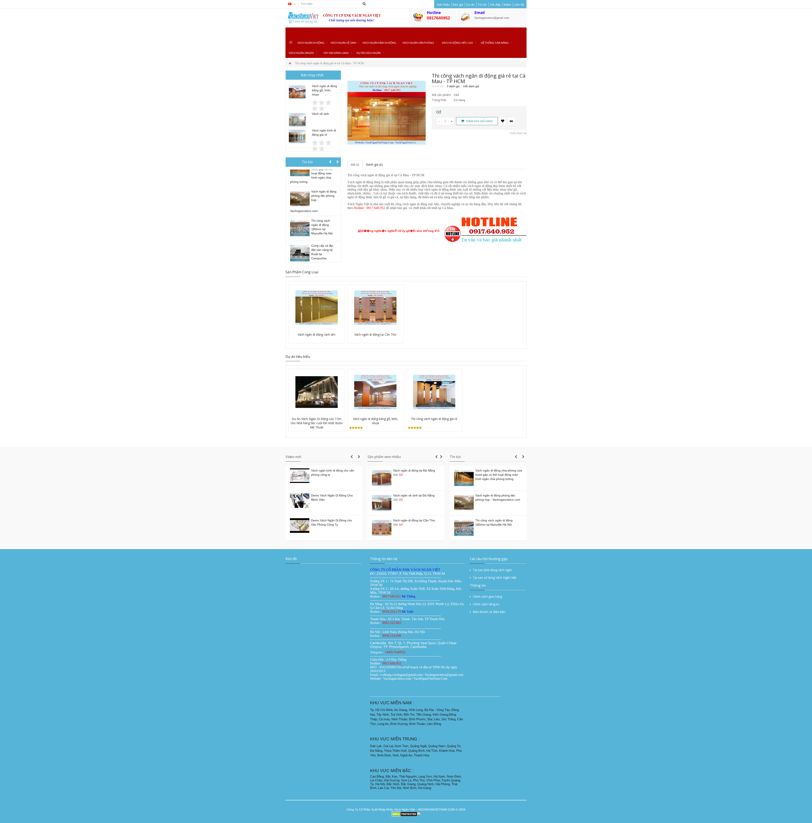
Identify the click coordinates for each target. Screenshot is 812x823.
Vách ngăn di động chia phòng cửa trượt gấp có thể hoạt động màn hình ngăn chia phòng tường (498, 475)
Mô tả (355, 165)
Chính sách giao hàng (487, 597)
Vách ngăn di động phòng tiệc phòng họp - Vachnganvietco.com (313, 201)
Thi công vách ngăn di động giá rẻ (434, 419)
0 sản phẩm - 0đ (524, 32)
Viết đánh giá (471, 86)
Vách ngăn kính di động (379, 43)
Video (507, 5)
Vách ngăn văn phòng (418, 43)
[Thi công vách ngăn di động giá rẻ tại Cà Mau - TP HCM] (386, 112)
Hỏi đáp (495, 5)
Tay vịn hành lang (336, 53)
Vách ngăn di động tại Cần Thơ (375, 334)
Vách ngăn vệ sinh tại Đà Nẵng (414, 495)
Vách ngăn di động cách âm (316, 334)
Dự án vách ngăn (369, 53)
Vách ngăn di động (310, 43)
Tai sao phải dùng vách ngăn (492, 570)
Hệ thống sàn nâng (495, 43)
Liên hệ (519, 5)
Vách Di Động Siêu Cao (457, 43)
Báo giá (458, 5)
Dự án (470, 5)
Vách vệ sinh (320, 113)
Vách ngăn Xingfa (301, 53)
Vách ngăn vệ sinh (343, 43)
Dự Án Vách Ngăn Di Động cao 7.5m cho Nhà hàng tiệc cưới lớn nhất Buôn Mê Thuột (317, 423)
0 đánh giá (453, 86)
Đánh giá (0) (374, 165)
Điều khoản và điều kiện (489, 612)
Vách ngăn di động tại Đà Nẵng (414, 470)
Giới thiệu (443, 5)
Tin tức (482, 5)
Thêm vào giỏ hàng (479, 121)
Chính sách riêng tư (486, 604)
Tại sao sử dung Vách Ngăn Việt (494, 578)
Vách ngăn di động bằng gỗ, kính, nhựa (324, 90)
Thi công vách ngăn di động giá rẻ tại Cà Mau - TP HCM (329, 63)
